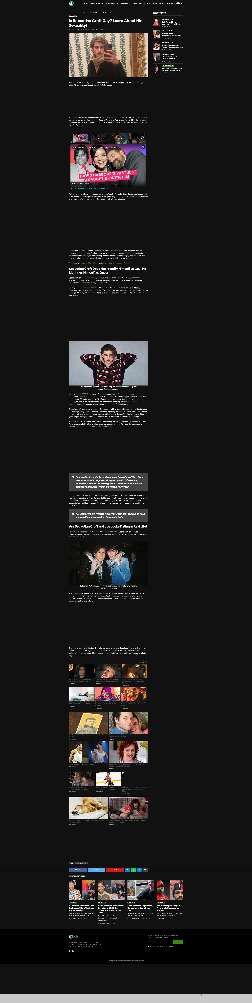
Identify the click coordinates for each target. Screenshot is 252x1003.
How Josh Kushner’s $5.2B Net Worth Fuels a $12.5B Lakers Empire (172, 70)
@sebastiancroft (89, 278)
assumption (77, 593)
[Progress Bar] (80, 141)
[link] (74, 147)
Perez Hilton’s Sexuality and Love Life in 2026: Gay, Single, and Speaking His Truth (111, 881)
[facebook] (69, 923)
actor (76, 117)
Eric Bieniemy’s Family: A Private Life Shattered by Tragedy (168, 879)
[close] (127, 995)
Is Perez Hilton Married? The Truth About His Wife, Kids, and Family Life (81, 879)
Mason (102, 895)
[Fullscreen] (89, 143)
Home (70, 13)
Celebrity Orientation (81, 835)
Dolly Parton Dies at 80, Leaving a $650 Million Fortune (170, 24)
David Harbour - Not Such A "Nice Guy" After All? (97, 147)
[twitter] (73, 923)
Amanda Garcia (135, 890)
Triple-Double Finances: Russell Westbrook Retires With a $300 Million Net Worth (171, 48)
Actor (71, 835)
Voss (72, 29)
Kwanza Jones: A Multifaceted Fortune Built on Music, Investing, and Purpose (171, 36)
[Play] (71, 143)
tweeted (88, 288)
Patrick (73, 890)
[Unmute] (74, 143)
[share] (142, 146)
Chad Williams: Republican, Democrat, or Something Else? (140, 879)
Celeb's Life (78, 13)
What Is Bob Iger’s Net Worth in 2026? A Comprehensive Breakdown (172, 59)
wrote (109, 427)
